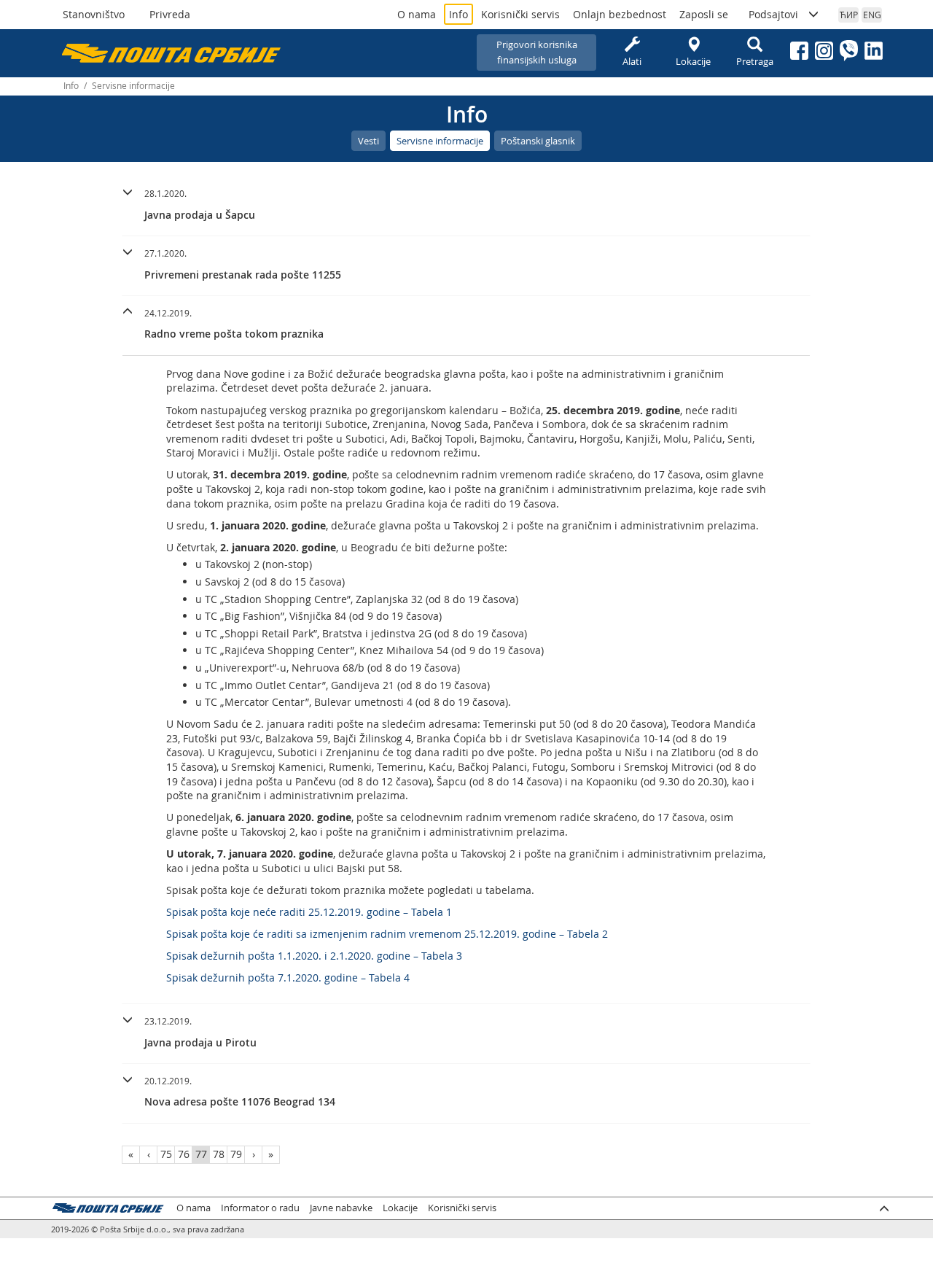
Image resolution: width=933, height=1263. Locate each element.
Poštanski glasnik (538, 140)
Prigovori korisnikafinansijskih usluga (536, 52)
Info (458, 14)
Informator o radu (260, 1208)
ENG (872, 14)
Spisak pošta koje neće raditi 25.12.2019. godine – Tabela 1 (309, 912)
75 (166, 1154)
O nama (416, 14)
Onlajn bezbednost (619, 14)
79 (236, 1154)
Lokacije (693, 61)
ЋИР (849, 14)
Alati (631, 61)
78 (219, 1154)
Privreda (169, 14)
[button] (466, 202)
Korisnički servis (520, 14)
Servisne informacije (440, 140)
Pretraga (754, 61)
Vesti (368, 140)
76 (184, 1154)
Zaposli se (703, 14)
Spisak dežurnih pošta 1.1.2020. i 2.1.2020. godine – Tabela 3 (314, 956)
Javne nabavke (341, 1208)
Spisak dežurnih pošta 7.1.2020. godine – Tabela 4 (288, 977)
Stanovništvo (94, 14)
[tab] (466, 206)
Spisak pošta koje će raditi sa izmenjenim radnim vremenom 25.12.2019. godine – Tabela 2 (387, 934)
